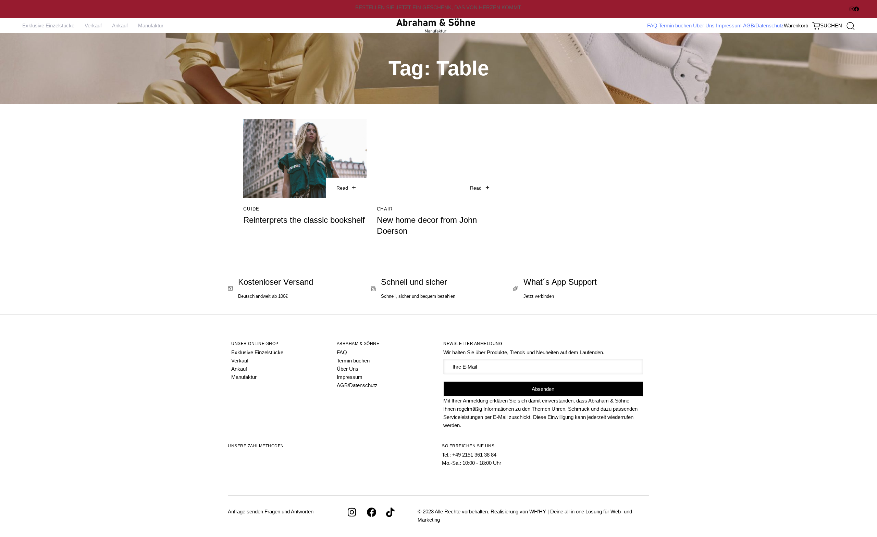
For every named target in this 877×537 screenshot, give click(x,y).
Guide (251, 209)
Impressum (729, 25)
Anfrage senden (245, 511)
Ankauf (120, 25)
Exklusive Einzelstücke (48, 25)
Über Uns (704, 25)
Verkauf (93, 25)
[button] (837, 26)
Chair (385, 209)
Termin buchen (675, 25)
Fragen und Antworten (288, 511)
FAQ (652, 25)
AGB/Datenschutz (763, 25)
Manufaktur (150, 25)
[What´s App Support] (581, 289)
